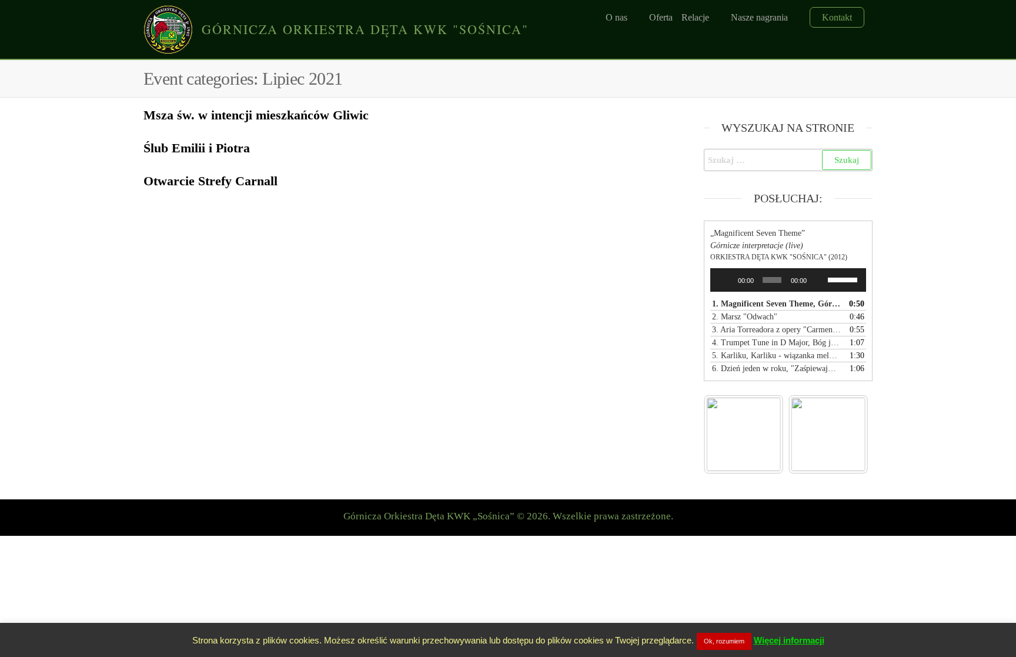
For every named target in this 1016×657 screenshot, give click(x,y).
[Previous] (728, 434)
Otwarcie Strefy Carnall (210, 181)
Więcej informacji (789, 640)
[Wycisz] (819, 280)
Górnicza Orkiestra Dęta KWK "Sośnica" (365, 29)
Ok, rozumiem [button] (724, 641)
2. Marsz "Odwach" (744, 316)
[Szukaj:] (788, 160)
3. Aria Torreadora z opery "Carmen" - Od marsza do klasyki (776, 329)
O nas (616, 17)
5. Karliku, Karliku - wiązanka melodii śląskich (776, 355)
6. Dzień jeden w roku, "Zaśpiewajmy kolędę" (776, 368)
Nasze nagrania (759, 17)
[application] (788, 280)
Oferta (661, 17)
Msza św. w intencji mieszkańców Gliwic (256, 115)
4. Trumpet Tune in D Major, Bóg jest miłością (776, 342)
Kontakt (837, 17)
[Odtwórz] (725, 280)
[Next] (844, 434)
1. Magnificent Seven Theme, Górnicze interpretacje (776, 303)
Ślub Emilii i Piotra (196, 148)
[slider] (844, 278)
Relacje (695, 17)
